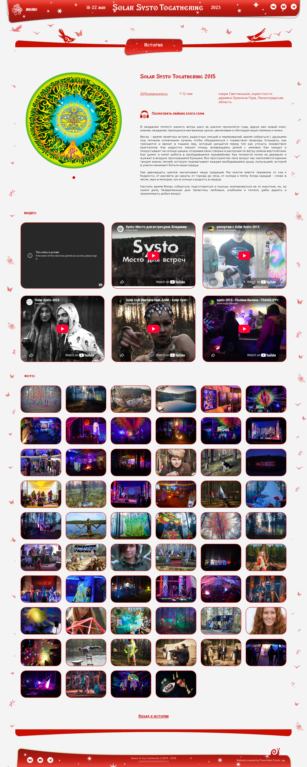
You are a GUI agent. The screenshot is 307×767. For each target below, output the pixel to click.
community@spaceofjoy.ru (153, 761)
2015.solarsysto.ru (154, 94)
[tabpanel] (74, 120)
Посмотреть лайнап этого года (178, 113)
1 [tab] (73, 177)
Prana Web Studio (270, 760)
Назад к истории (153, 716)
